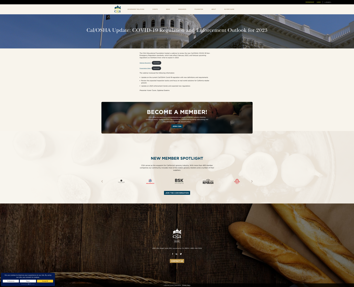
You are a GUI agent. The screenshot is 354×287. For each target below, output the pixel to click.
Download (156, 62)
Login (319, 2)
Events (155, 9)
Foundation (199, 9)
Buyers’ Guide (229, 9)
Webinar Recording (145, 62)
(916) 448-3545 (196, 248)
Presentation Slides (145, 68)
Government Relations (135, 9)
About (213, 9)
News (168, 9)
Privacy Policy (186, 285)
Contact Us (177, 261)
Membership (310, 2)
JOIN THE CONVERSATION (177, 193)
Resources (182, 9)
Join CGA (177, 126)
